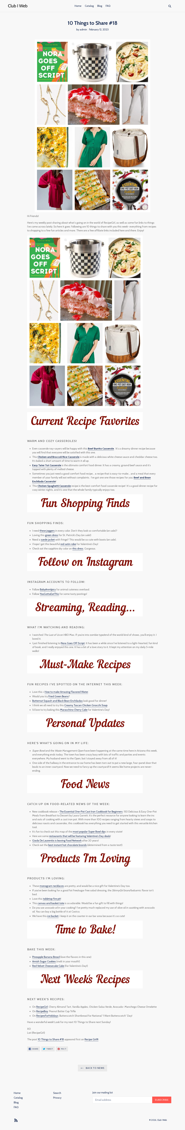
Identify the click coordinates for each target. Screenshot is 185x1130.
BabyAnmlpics (48, 589)
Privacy (57, 1097)
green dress (51, 535)
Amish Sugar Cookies (44, 961)
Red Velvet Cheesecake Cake (48, 966)
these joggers (47, 530)
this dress (77, 548)
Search (57, 1093)
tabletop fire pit (52, 898)
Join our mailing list (102, 1092)
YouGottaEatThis (49, 594)
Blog (99, 5)
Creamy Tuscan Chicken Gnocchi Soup (85, 705)
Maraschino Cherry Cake (73, 709)
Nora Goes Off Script (73, 643)
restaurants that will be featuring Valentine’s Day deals (79, 836)
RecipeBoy (42, 1011)
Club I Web (162, 1120)
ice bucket (53, 916)
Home (78, 5)
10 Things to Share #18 (51, 1039)
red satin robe (68, 544)
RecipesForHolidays (47, 1015)
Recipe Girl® (91, 1039)
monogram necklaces (52, 886)
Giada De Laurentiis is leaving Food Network (57, 840)
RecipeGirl (42, 1006)
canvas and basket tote (51, 903)
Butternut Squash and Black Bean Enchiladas (57, 700)
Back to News (94, 1068)
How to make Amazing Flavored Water (66, 692)
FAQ (108, 5)
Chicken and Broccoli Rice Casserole (58, 457)
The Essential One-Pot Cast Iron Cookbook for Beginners (91, 811)
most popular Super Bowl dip (89, 831)
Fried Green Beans (58, 696)
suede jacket (48, 539)
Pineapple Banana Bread (46, 957)
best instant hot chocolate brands (67, 845)
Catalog (89, 5)
